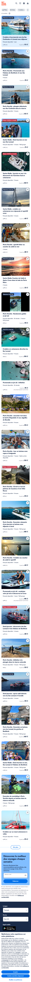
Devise (5, 915)
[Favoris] (20, 3)
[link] (15, 31)
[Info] (9, 13)
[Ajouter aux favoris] (27, 17)
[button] (15, 31)
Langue (5, 906)
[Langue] (24, 3)
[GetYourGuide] (3, 3)
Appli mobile (6, 924)
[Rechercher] (16, 3)
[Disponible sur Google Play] (9, 928)
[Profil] (28, 3)
